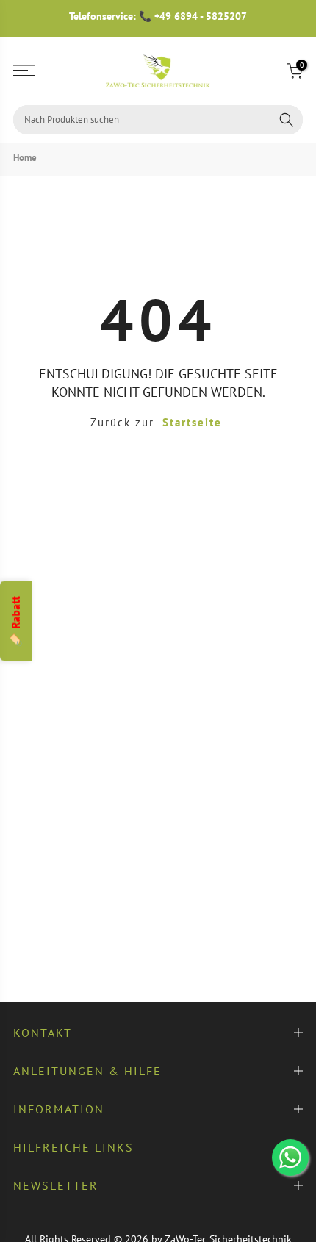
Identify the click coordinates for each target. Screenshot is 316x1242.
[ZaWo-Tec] (158, 70)
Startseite (192, 422)
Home (25, 157)
